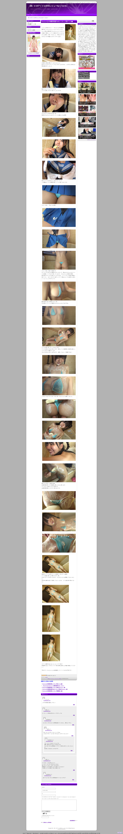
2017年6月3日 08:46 (47, 720)
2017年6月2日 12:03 (47, 700)
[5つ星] (46, 675)
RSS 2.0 (49, 678)
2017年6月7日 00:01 (47, 775)
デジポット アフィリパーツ (91, 139)
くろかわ (45, 17)
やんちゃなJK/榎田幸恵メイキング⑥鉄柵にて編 (52, 691)
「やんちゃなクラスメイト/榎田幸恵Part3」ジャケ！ (53, 685)
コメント (52, 678)
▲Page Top (120, 832)
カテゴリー (29, 28)
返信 (74, 704)
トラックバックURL (58, 678)
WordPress (63, 829)
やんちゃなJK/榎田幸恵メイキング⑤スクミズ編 (52, 683)
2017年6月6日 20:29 (47, 760)
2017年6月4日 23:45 (49, 741)
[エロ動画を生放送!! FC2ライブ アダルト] (86, 69)
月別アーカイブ (30, 22)
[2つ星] (43, 675)
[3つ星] (44, 675)
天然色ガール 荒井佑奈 (47, 822)
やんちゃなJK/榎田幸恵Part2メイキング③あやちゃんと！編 (54, 689)
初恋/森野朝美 (72, 820)
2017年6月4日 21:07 (48, 730)
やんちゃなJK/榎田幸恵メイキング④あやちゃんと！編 (53, 687)
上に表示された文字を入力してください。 (48, 815)
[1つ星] (42, 675)
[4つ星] (45, 675)
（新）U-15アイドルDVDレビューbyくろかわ (47, 6)
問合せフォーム (34, 14)
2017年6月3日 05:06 (47, 711)
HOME (28, 14)
